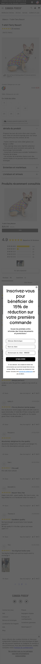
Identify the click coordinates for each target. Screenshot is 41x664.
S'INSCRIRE (20, 359)
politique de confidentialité (26, 371)
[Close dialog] (36, 287)
